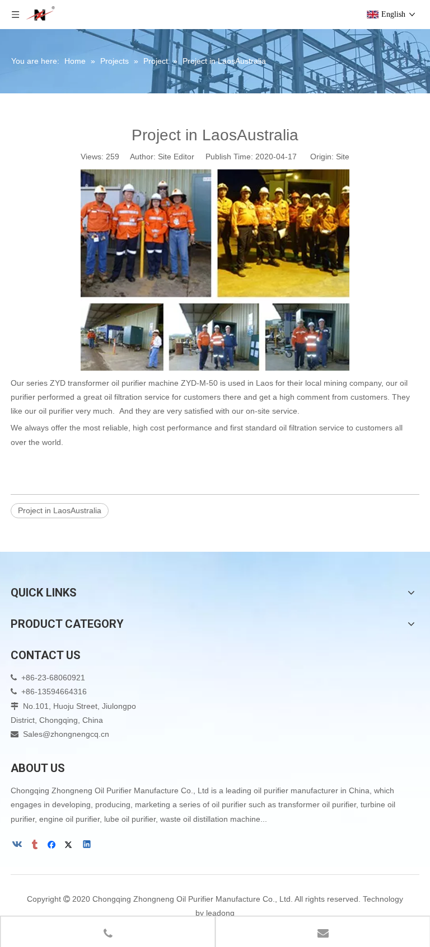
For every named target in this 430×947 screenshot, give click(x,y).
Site (342, 156)
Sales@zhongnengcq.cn (66, 734)
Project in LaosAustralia (59, 510)
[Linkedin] (88, 845)
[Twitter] (70, 845)
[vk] (18, 845)
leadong (220, 912)
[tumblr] (36, 845)
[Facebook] (53, 845)
